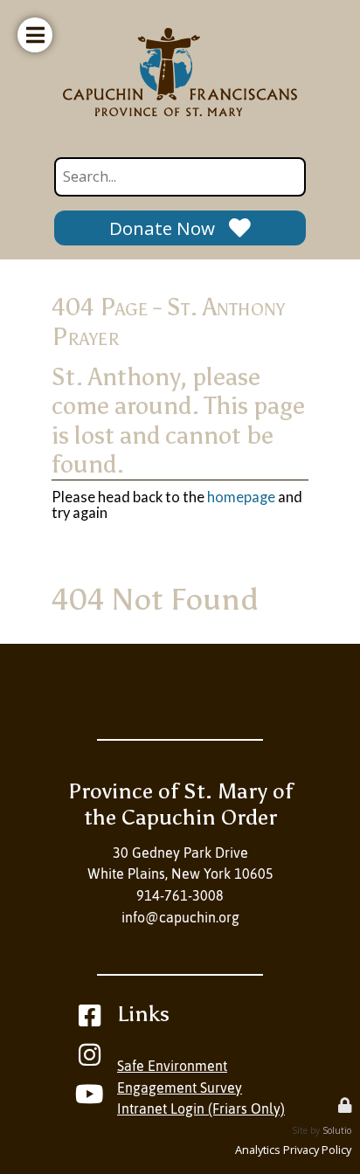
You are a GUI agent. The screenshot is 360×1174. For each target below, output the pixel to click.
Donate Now (162, 228)
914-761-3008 (180, 895)
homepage (241, 497)
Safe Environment (172, 1066)
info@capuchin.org (180, 917)
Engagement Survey (179, 1087)
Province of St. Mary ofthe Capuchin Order (180, 804)
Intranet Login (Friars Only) (201, 1108)
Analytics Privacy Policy (293, 1149)
